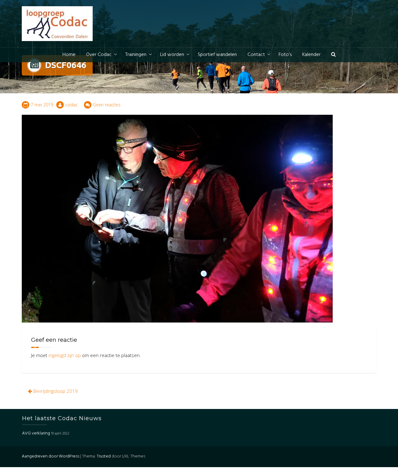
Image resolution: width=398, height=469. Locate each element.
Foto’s (285, 55)
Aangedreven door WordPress (50, 456)
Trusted (104, 456)
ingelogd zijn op (65, 355)
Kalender (311, 55)
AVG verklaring (36, 433)
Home (69, 55)
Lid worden (172, 55)
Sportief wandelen (217, 55)
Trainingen (135, 55)
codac (71, 105)
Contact (256, 55)
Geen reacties (107, 105)
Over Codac (99, 55)
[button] (333, 55)
